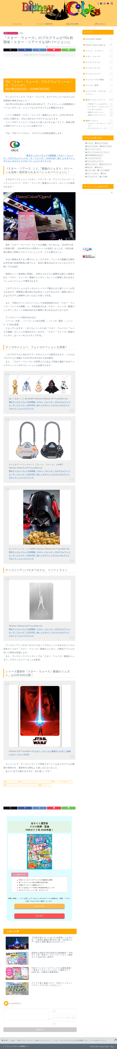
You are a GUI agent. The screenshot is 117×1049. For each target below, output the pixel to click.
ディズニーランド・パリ (100, 128)
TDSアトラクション (106, 164)
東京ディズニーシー (100, 112)
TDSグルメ (99, 167)
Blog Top (17, 24)
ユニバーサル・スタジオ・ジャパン (99, 92)
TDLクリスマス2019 (102, 143)
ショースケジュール (92, 176)
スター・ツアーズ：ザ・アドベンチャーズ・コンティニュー (21, 785)
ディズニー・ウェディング (100, 107)
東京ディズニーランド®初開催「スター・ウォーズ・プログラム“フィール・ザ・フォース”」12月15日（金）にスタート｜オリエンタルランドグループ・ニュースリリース (39, 158)
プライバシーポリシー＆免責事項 (15, 1046)
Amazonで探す (39, 906)
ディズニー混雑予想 (44, 24)
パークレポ (90, 143)
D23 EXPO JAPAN (99, 39)
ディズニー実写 (99, 85)
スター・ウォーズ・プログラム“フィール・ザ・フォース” (35, 781)
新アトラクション (45, 785)
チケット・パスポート (92, 173)
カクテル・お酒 (91, 170)
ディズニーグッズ (99, 62)
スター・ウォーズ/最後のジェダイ (62, 781)
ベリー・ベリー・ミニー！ (94, 149)
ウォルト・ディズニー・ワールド (100, 124)
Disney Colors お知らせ (99, 45)
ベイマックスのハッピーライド (95, 161)
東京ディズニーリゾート (99, 100)
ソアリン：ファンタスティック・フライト (98, 152)
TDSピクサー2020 (106, 146)
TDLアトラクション (92, 164)
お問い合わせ (100, 24)
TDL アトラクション (11, 781)
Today (104, 173)
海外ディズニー (99, 121)
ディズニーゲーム (99, 68)
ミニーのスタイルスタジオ (94, 158)
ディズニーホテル (100, 109)
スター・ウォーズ (99, 56)
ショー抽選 (104, 176)
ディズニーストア (99, 74)
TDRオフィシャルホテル (100, 104)
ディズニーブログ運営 (99, 80)
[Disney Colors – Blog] (58, 20)
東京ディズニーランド (11, 33)
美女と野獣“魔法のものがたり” (95, 155)
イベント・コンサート (99, 51)
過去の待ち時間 (72, 24)
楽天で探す (39, 916)
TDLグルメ (90, 167)
